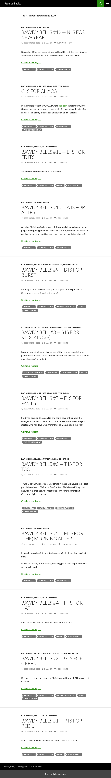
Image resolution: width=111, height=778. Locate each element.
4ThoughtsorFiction (33, 373)
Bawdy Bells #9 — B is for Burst (51, 272)
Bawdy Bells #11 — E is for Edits (53, 154)
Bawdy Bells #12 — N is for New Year (53, 34)
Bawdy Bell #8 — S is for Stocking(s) (50, 334)
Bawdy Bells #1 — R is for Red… (51, 723)
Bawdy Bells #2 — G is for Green (52, 660)
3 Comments (62, 218)
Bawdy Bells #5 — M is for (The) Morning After (52, 535)
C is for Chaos (39, 91)
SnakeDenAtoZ (41, 27)
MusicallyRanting (65, 508)
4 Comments (62, 343)
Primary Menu (107, 3)
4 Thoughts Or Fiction (33, 327)
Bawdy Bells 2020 (46, 69)
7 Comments (62, 280)
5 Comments (62, 669)
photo (60, 185)
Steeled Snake (12, 3)
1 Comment (62, 162)
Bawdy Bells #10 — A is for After (53, 209)
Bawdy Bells (27, 27)
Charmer (48, 43)
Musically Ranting (43, 459)
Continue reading (31, 62)
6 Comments (62, 97)
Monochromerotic (44, 265)
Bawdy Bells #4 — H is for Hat (52, 605)
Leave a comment (64, 43)
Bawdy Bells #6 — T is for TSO (51, 466)
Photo (37, 147)
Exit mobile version (55, 774)
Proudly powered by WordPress (29, 767)
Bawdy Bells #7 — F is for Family (51, 400)
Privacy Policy (9, 767)
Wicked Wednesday (59, 86)
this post (63, 105)
